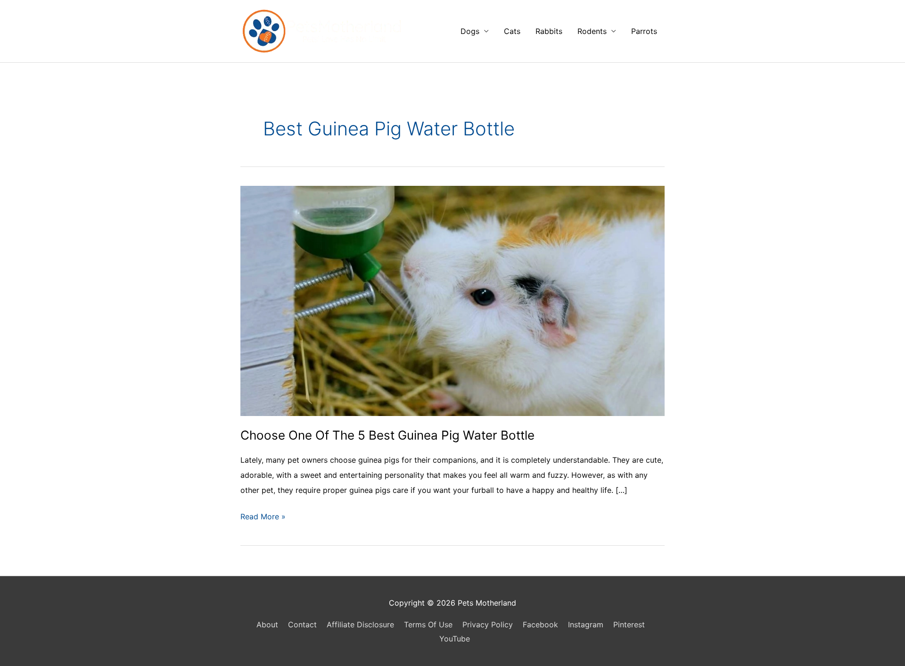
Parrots (644, 31)
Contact (302, 624)
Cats (512, 31)
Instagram (585, 624)
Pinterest (629, 624)
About (267, 624)
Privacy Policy (487, 624)
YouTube (454, 638)
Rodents (592, 31)
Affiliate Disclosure (360, 624)
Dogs (470, 31)
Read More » (263, 517)
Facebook (540, 624)
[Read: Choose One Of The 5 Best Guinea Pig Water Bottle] (452, 300)
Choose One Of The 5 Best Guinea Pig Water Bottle (387, 435)
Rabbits (548, 31)
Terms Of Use (428, 624)
